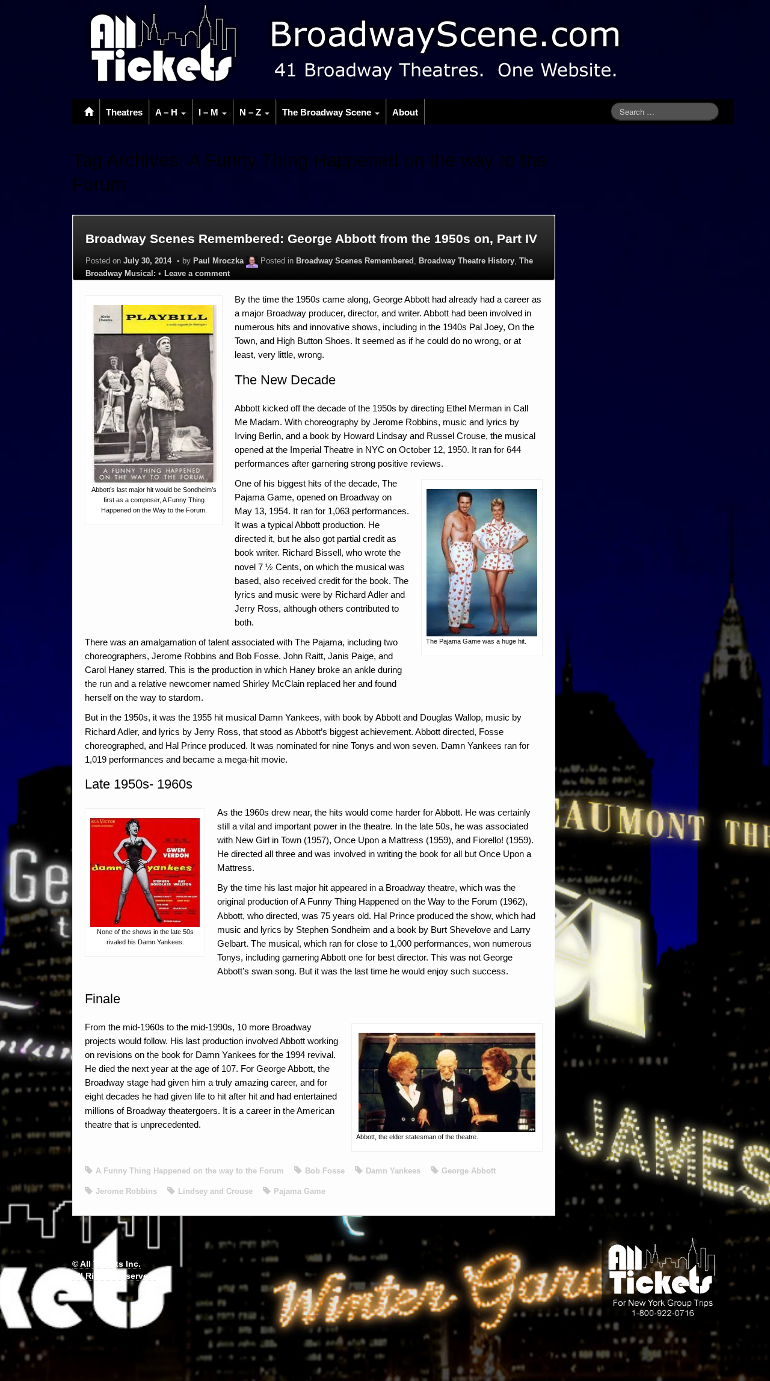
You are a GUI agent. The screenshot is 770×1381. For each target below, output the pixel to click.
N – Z (251, 112)
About (405, 112)
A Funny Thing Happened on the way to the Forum (190, 1171)
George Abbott (469, 1171)
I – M (210, 112)
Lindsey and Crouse (215, 1191)
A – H (167, 112)
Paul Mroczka (218, 261)
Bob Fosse (325, 1171)
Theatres (124, 112)
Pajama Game (299, 1191)
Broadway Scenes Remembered (355, 261)
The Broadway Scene (328, 112)
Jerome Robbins (126, 1191)
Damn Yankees (393, 1171)
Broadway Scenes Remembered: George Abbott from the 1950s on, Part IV (311, 238)
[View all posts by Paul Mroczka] (252, 261)
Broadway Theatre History (466, 261)
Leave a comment (197, 273)
